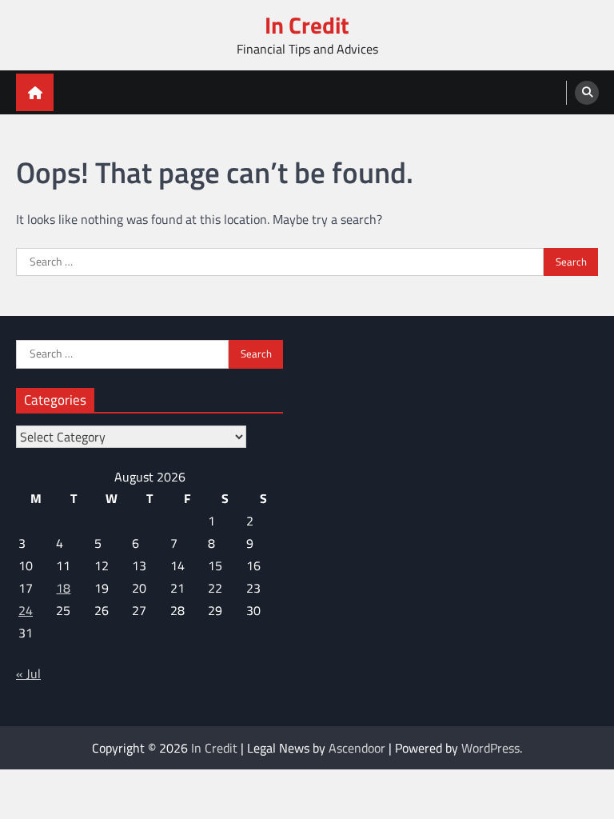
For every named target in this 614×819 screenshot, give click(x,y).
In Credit (307, 25)
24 (25, 610)
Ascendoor (357, 747)
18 (63, 587)
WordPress (490, 747)
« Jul (28, 673)
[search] (587, 93)
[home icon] (35, 92)
